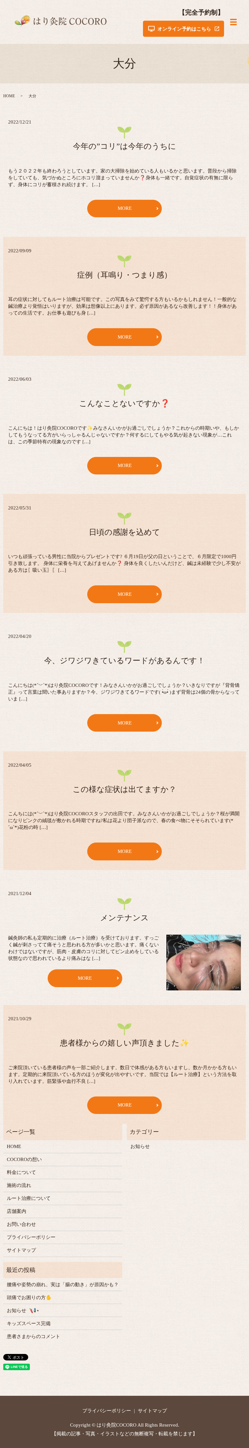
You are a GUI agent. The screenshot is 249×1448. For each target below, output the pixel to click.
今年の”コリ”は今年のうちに (124, 146)
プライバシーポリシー (31, 1237)
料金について (21, 1172)
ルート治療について (29, 1198)
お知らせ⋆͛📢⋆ (23, 1310)
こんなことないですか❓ (124, 403)
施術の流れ (19, 1185)
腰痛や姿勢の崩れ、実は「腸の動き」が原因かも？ (63, 1284)
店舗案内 (16, 1211)
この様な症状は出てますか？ (124, 789)
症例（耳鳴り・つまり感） (124, 275)
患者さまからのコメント (33, 1336)
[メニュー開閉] (233, 22)
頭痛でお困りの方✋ (29, 1297)
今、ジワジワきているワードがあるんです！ (124, 660)
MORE (125, 208)
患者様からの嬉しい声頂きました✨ (124, 1043)
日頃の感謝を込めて (124, 532)
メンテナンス (124, 918)
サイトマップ (21, 1250)
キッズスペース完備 (29, 1323)
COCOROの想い (24, 1159)
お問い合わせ (21, 1224)
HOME (9, 96)
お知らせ (140, 1146)
